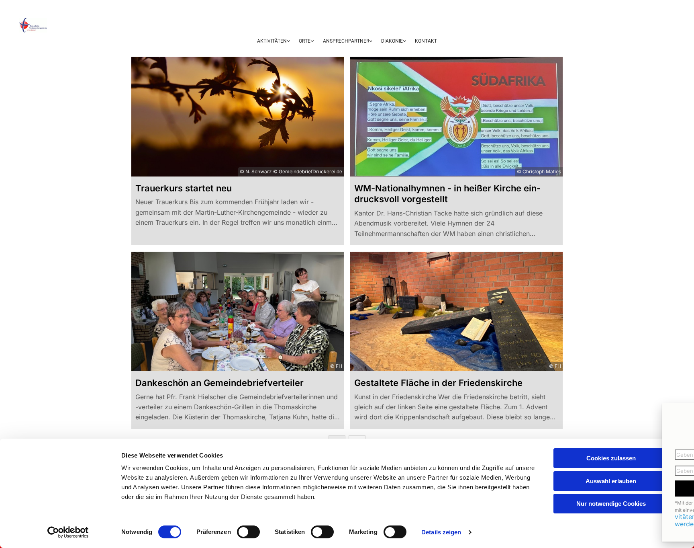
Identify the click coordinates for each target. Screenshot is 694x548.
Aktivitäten (272, 41)
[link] (273, 42)
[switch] (248, 531)
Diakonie (392, 41)
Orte (304, 41)
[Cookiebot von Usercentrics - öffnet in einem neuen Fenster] (68, 532)
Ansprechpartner (346, 41)
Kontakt (426, 41)
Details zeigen (441, 532)
